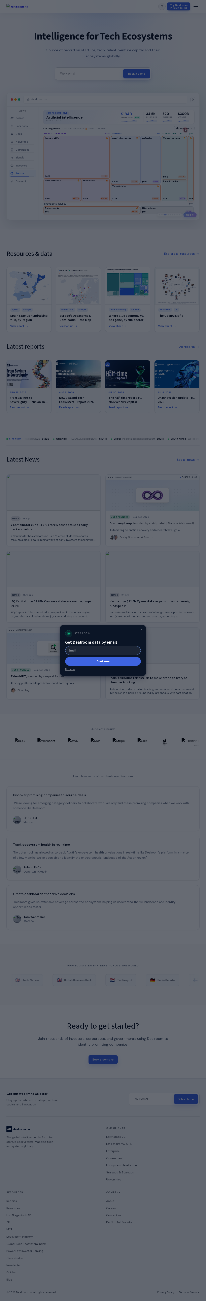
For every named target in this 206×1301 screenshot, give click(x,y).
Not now (70, 669)
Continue (103, 661)
